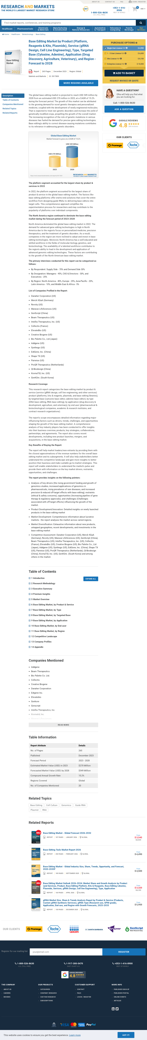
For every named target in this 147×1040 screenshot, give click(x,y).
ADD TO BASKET (124, 73)
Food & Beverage (129, 29)
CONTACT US (110, 2)
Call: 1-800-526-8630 (124, 103)
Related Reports (10, 113)
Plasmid (34, 810)
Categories (45, 989)
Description (8, 96)
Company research (48, 993)
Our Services (141, 29)
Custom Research (48, 997)
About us (7, 989)
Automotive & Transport (100, 29)
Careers (7, 993)
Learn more (75, 1035)
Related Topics (9, 108)
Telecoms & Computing (115, 29)
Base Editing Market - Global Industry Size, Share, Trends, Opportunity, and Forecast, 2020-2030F (83, 867)
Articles (117, 1001)
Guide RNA (80, 805)
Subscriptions (46, 1001)
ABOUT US (95, 2)
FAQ (121, 2)
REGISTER (123, 952)
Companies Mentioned (13, 104)
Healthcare (7, 29)
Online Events (120, 997)
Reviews (7, 997)
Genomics (66, 805)
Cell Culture (51, 805)
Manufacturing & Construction (60, 29)
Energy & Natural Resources (81, 29)
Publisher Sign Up (121, 989)
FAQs (79, 993)
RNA (44, 810)
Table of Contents (11, 100)
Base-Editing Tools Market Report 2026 (62, 850)
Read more (63, 725)
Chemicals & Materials (43, 29)
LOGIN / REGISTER (139, 2)
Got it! (125, 1035)
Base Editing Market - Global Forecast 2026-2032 (67, 833)
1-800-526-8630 (99, 12)
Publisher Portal (121, 993)
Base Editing (36, 805)
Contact (80, 989)
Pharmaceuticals (25, 29)
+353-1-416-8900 (119, 9)
